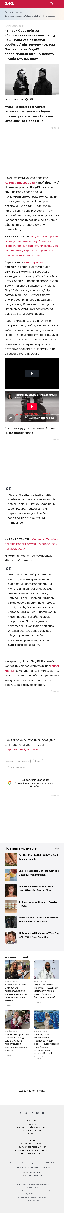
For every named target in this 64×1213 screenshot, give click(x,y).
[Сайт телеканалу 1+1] (9, 4)
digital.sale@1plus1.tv (32, 1194)
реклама (32, 1124)
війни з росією (34, 261)
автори (32, 1140)
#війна (38, 761)
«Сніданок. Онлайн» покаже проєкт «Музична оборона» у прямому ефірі (31, 543)
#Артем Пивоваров (15, 767)
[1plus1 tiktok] (32, 1113)
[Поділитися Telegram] (22, 99)
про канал (32, 1120)
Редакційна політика (32, 1153)
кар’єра (32, 1134)
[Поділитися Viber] (31, 99)
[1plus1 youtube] (43, 1113)
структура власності (32, 1143)
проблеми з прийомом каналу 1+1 (32, 1127)
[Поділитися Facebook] (26, 99)
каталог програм (32, 1130)
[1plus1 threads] (26, 1113)
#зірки (9, 761)
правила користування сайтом (32, 1150)
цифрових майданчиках (22, 749)
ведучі (32, 1137)
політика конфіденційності (32, 1147)
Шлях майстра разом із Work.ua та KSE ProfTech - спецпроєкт (30, 16)
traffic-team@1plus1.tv (32, 1200)
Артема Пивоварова (20, 182)
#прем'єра (23, 761)
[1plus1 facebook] (37, 1113)
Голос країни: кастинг (13, 12)
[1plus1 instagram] (21, 1113)
